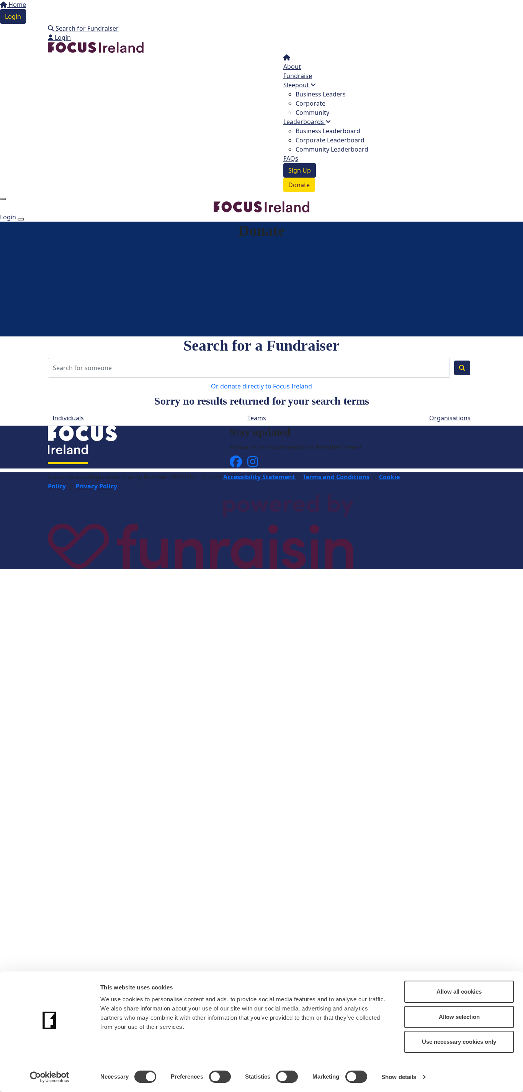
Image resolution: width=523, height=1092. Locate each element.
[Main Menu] (3, 199)
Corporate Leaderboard (330, 140)
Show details (398, 1077)
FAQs (290, 158)
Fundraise (297, 76)
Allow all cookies (459, 991)
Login (13, 16)
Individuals (68, 418)
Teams (256, 418)
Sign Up (299, 170)
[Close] (21, 219)
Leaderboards (304, 122)
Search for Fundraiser (86, 28)
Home (16, 4)
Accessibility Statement (259, 477)
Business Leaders (321, 94)
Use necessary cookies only (459, 1041)
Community (312, 112)
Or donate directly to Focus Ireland (261, 386)
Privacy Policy (96, 486)
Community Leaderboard (332, 149)
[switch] (220, 1077)
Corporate (310, 103)
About (292, 66)
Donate (299, 185)
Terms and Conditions (336, 477)
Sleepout (297, 85)
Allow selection (459, 1017)
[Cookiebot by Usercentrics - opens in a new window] (49, 1077)
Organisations (450, 418)
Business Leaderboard (328, 131)
